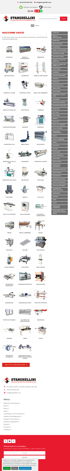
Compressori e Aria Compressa (13, 414)
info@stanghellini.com (43, 2)
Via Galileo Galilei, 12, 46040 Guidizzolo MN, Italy (21, 387)
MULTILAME (56, 112)
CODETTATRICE (57, 69)
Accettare (7, 468)
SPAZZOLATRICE (57, 172)
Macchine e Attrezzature (11, 403)
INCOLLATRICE (56, 91)
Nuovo (6, 408)
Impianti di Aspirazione (11, 422)
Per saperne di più (25, 468)
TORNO (54, 199)
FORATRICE (56, 78)
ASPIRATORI (56, 32)
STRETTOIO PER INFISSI (59, 182)
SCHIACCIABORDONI (58, 155)
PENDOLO (55, 118)
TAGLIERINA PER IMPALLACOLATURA (58, 189)
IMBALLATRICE (56, 88)
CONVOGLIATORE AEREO (59, 75)
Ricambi (6, 424)
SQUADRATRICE (57, 175)
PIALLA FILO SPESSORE (59, 125)
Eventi (6, 406)
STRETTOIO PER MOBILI (59, 185)
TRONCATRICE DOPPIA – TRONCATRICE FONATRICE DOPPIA (59, 212)
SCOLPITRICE (56, 158)
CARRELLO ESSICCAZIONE (59, 50)
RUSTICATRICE (56, 152)
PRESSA (55, 136)
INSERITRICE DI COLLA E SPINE (59, 95)
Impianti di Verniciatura (11, 419)
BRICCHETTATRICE (57, 43)
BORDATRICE (56, 40)
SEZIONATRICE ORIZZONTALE (56, 165)
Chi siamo (7, 427)
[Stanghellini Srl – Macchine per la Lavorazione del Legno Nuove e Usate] (20, 380)
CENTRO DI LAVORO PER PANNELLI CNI (59, 65)
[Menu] (32, 25)
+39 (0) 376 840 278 (25, 2)
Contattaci (7, 429)
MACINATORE (56, 109)
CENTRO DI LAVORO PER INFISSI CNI (59, 60)
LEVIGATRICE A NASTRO (59, 102)
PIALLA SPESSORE (57, 128)
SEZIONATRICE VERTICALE (59, 169)
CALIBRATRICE (56, 47)
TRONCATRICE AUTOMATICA (56, 207)
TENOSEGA (55, 196)
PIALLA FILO (56, 121)
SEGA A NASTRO (57, 161)
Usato (5, 411)
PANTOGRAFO (56, 115)
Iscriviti (24, 457)
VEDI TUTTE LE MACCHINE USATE (15, 364)
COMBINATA (56, 72)
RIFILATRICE (56, 145)
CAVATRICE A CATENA (58, 53)
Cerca (64, 19)
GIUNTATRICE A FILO (58, 85)
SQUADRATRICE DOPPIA (59, 179)
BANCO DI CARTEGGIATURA (57, 36)
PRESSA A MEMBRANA (58, 139)
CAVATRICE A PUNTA (58, 56)
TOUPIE (55, 203)
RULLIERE (55, 148)
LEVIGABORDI (56, 99)
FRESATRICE (56, 81)
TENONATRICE (56, 193)
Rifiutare (14, 468)
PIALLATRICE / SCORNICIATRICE (57, 132)
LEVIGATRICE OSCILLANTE (59, 105)
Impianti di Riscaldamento (12, 416)
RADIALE (55, 142)
